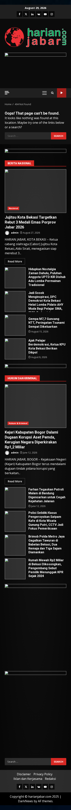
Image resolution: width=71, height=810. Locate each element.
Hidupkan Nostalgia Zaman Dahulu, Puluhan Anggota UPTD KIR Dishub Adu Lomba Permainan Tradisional (15, 277)
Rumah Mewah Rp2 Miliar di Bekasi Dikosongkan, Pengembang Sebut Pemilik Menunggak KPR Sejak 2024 (15, 568)
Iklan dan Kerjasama (27, 779)
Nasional (13, 208)
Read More (15, 261)
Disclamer (24, 774)
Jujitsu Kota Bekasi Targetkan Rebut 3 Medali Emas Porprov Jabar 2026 (35, 191)
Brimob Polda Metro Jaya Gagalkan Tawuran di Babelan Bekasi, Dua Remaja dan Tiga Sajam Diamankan (15, 545)
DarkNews (25, 801)
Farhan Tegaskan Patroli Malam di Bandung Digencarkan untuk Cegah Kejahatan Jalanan (15, 497)
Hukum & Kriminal (18, 423)
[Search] (52, 93)
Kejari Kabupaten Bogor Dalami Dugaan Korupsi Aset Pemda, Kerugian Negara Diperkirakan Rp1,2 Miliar (35, 406)
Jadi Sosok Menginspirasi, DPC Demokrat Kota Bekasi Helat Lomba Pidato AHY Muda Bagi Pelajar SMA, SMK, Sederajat (15, 301)
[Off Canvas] (7, 92)
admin (14, 232)
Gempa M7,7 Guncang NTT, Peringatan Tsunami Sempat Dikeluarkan (15, 325)
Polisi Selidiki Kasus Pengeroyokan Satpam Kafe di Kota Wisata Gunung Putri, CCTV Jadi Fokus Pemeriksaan (15, 521)
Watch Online (61, 93)
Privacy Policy (43, 774)
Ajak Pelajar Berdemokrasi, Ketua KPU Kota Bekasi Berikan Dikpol (15, 348)
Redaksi (50, 779)
